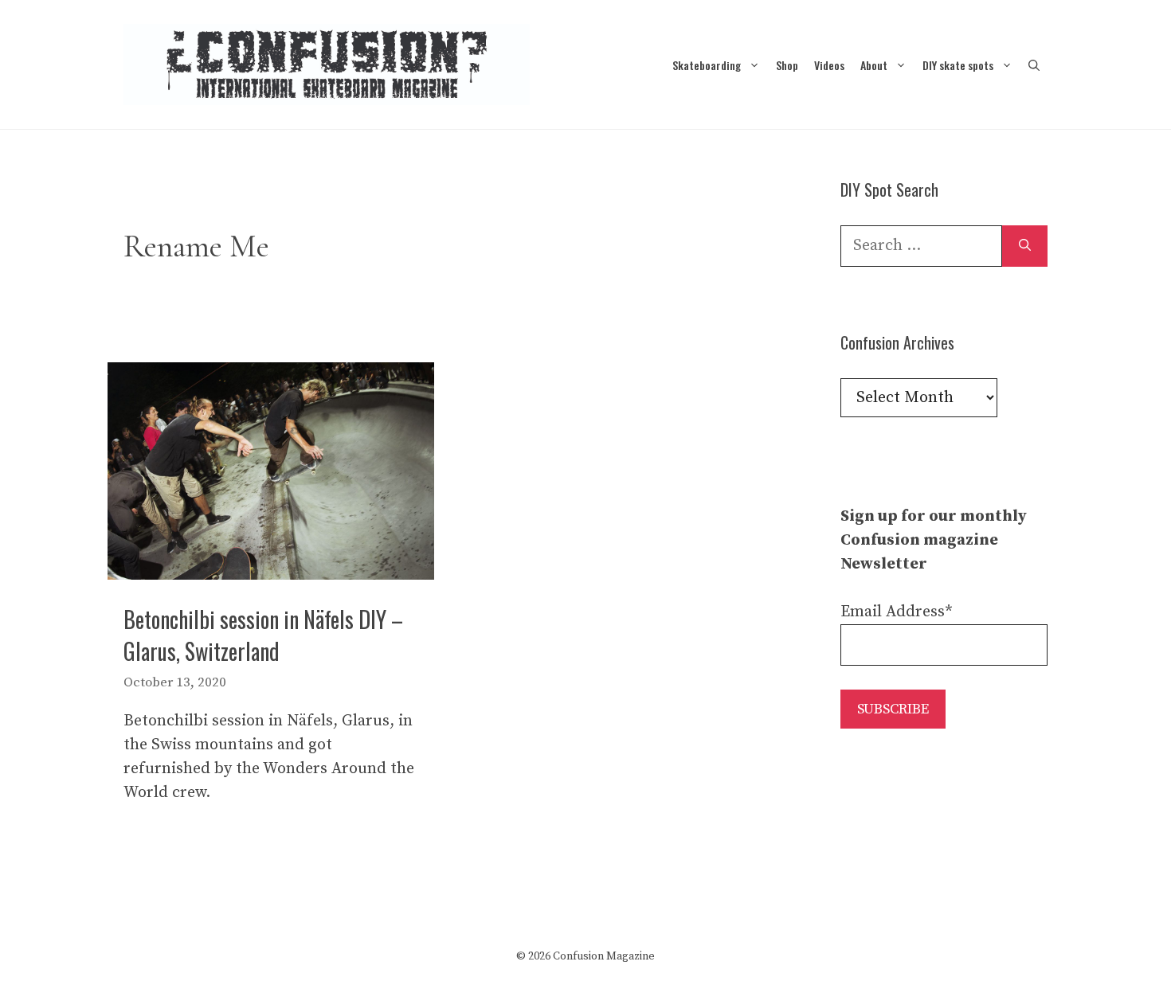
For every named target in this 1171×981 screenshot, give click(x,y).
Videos (829, 65)
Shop (787, 65)
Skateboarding (706, 65)
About (873, 65)
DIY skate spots (957, 65)
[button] (1034, 65)
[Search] (1025, 246)
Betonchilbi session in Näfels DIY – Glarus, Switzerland (263, 634)
